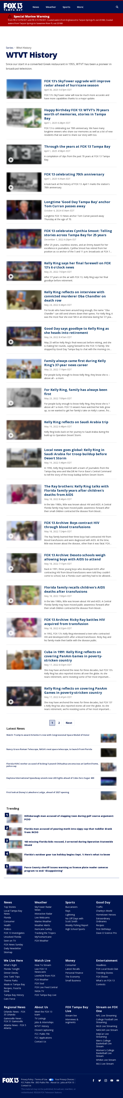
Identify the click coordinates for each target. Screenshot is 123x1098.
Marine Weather (43, 921)
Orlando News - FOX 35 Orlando (14, 1013)
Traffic (99, 906)
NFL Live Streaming (106, 1015)
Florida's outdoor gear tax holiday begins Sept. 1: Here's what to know (67, 854)
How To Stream (43, 965)
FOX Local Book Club (107, 968)
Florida (7, 917)
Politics (7, 929)
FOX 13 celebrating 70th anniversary (74, 174)
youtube (111, 1080)
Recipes (100, 925)
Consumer (9, 921)
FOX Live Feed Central (46, 987)
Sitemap (8, 952)
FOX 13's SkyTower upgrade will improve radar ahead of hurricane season (77, 83)
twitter (99, 1080)
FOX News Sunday (13, 944)
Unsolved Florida (12, 936)
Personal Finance (74, 972)
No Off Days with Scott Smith (74, 920)
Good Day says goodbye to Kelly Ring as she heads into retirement (76, 330)
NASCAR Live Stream (107, 1029)
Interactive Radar (43, 913)
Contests (100, 984)
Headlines (101, 965)
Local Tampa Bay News (13, 912)
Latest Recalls (72, 968)
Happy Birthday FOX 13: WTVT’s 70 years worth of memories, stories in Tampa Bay (76, 114)
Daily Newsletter (12, 948)
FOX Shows (102, 976)
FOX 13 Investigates (14, 932)
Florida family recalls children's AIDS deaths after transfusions (74, 589)
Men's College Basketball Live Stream (104, 1043)
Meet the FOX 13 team (43, 1013)
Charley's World (104, 910)
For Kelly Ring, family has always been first (75, 392)
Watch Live (42, 960)
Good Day (103, 902)
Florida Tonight (12, 968)
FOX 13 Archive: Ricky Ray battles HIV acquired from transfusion (74, 621)
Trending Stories (104, 972)
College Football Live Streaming (107, 1021)
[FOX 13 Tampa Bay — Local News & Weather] (14, 7)
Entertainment (107, 960)
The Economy (72, 976)
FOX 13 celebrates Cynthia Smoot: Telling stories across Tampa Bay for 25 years (78, 233)
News (8, 902)
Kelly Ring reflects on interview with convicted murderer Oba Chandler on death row (75, 296)
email (117, 1080)
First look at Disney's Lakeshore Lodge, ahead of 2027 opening (37, 792)
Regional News (14, 1007)
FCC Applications (43, 1037)
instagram (105, 1080)
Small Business (73, 980)
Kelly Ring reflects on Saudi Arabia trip (76, 422)
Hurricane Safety (43, 929)
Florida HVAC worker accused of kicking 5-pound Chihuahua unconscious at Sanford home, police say (52, 765)
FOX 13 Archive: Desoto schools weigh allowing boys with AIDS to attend (75, 557)
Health (7, 925)
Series (9, 47)
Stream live (71, 1015)
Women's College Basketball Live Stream (105, 1053)
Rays (67, 910)
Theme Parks (11, 980)
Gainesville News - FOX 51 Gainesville (13, 1020)
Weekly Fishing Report (76, 925)
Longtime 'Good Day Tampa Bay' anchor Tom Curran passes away (77, 204)
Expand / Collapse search (117, 7)
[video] (24, 154)
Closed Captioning (44, 1029)
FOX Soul (39, 983)
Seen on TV (10, 940)
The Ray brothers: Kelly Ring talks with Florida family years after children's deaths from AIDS (76, 490)
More (80, 7)
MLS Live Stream (105, 1063)
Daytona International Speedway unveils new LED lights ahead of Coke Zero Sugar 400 (50, 778)
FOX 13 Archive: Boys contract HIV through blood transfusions (71, 525)
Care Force (9, 998)
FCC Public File (42, 1033)
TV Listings (40, 1018)
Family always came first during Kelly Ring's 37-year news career (75, 363)
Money (70, 960)
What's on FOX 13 (105, 980)
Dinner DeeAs (11, 972)
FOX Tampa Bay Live (45, 994)
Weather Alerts (42, 925)
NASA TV (39, 991)
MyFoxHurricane (43, 936)
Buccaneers (71, 906)
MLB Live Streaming (106, 1026)
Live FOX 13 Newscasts (41, 970)
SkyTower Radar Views (43, 908)
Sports (70, 902)
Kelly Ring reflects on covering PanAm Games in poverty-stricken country (75, 690)
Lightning (70, 914)
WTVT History (42, 1026)
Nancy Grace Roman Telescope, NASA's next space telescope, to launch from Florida (49, 749)
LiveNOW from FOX (45, 975)
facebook (93, 1080)
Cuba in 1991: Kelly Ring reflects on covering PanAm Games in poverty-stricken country (73, 656)
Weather (41, 902)
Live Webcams (42, 917)
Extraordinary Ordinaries (103, 920)
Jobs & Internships (44, 1022)
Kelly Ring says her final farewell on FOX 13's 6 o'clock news (77, 265)
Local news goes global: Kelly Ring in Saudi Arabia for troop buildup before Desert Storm (75, 454)
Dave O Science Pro (106, 932)
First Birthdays (103, 929)
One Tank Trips (12, 976)
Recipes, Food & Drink (12, 990)
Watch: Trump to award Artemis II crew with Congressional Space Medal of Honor (48, 734)
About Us (41, 1007)
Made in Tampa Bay (14, 984)
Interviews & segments (71, 1021)
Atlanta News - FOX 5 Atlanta (15, 1027)
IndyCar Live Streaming (102, 1035)
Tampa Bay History (14, 994)
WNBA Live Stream (106, 1059)
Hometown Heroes (106, 914)
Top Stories (10, 906)
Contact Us (40, 1041)
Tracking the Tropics (45, 932)
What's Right (10, 965)
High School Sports (75, 929)
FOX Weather (41, 940)
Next (69, 723)
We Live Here (13, 960)
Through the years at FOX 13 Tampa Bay (77, 146)
